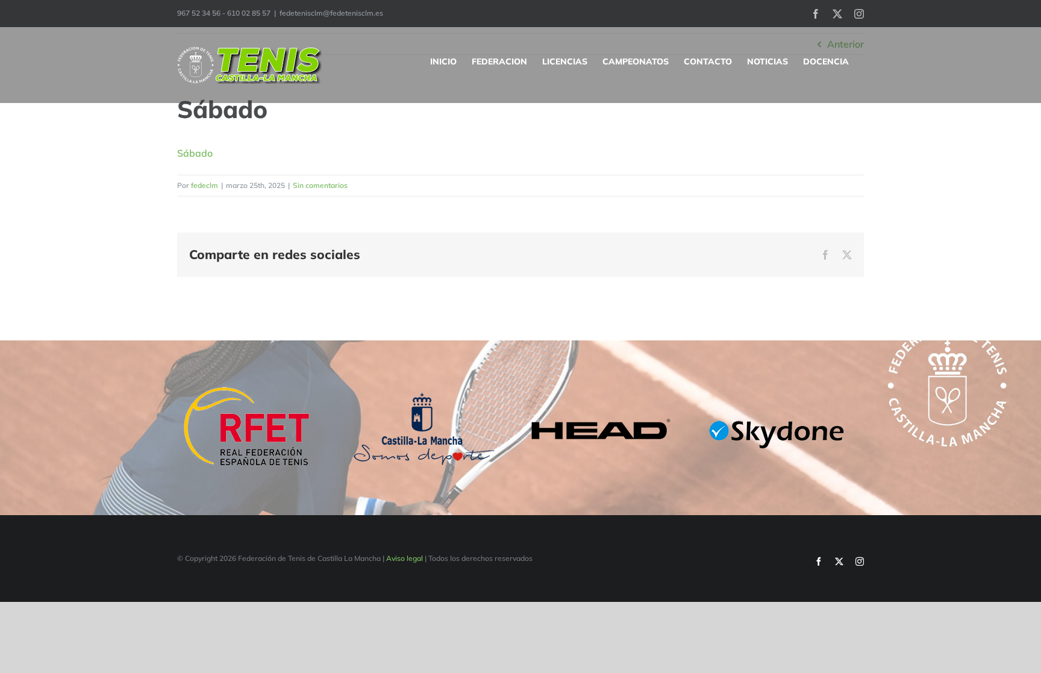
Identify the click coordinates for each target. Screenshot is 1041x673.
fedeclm (204, 185)
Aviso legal (404, 558)
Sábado (195, 153)
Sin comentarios (320, 185)
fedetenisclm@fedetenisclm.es (331, 12)
